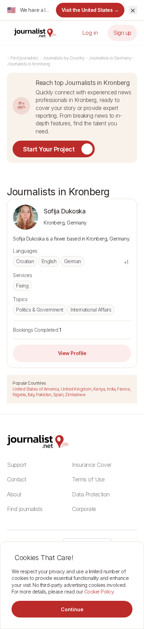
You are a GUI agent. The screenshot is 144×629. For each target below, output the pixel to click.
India (111, 389)
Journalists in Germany (110, 58)
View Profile (72, 353)
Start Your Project (48, 149)
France (123, 389)
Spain (58, 394)
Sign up (122, 32)
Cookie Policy (99, 592)
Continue (72, 609)
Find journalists (24, 58)
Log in (90, 32)
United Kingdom (76, 389)
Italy (31, 394)
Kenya (99, 389)
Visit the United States (90, 10)
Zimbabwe (75, 394)
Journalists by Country (63, 58)
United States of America (36, 389)
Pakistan (43, 394)
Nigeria (19, 394)
